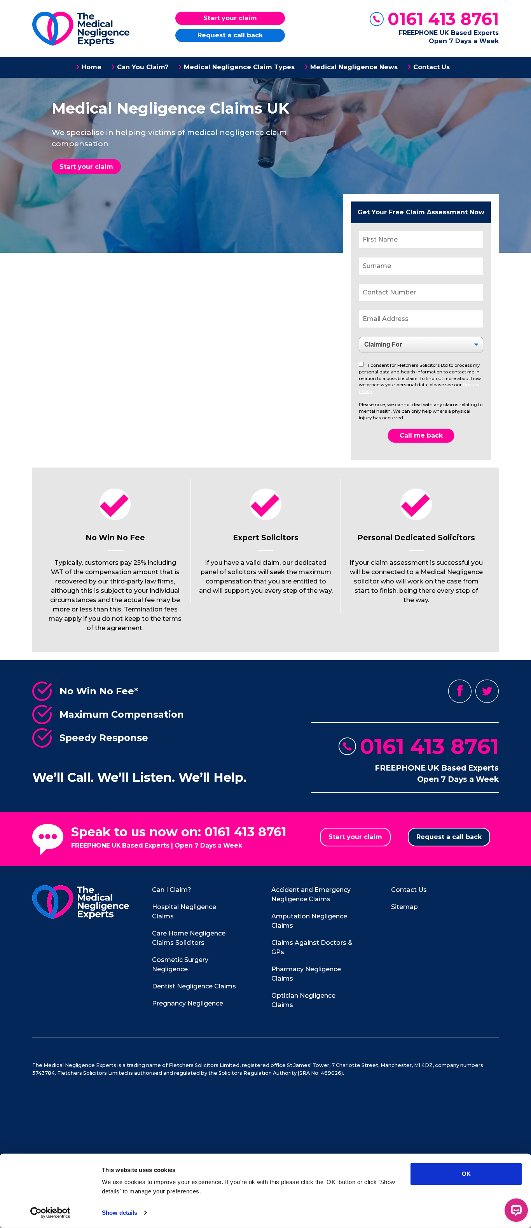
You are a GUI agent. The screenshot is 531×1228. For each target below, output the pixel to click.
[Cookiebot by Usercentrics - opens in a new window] (50, 1213)
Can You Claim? (142, 67)
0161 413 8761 (443, 19)
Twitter (487, 691)
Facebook (460, 691)
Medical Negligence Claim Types (239, 67)
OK (466, 1173)
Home (91, 67)
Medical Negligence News (354, 67)
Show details (119, 1212)
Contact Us (431, 67)
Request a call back (230, 35)
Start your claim (230, 18)
